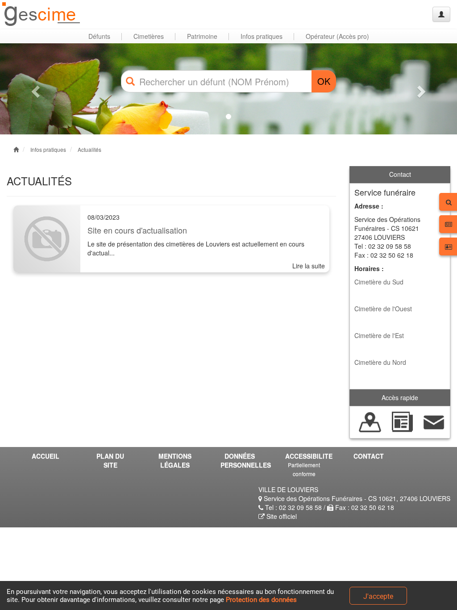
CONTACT (368, 455)
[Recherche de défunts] (370, 421)
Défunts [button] (99, 36)
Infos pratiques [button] (262, 36)
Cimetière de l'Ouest (383, 308)
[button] (34, 88)
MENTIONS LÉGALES (174, 460)
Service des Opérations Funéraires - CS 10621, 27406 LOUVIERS (356, 498)
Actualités (89, 149)
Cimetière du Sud (378, 281)
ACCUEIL (45, 455)
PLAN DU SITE (110, 460)
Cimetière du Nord (380, 362)
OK (323, 81)
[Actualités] (402, 421)
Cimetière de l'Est (379, 335)
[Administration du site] (441, 14)
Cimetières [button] (148, 36)
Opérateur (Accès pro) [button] (337, 36)
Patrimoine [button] (202, 36)
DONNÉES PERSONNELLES (242, 460)
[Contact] (434, 421)
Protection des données (261, 600)
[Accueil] (41, 14)
